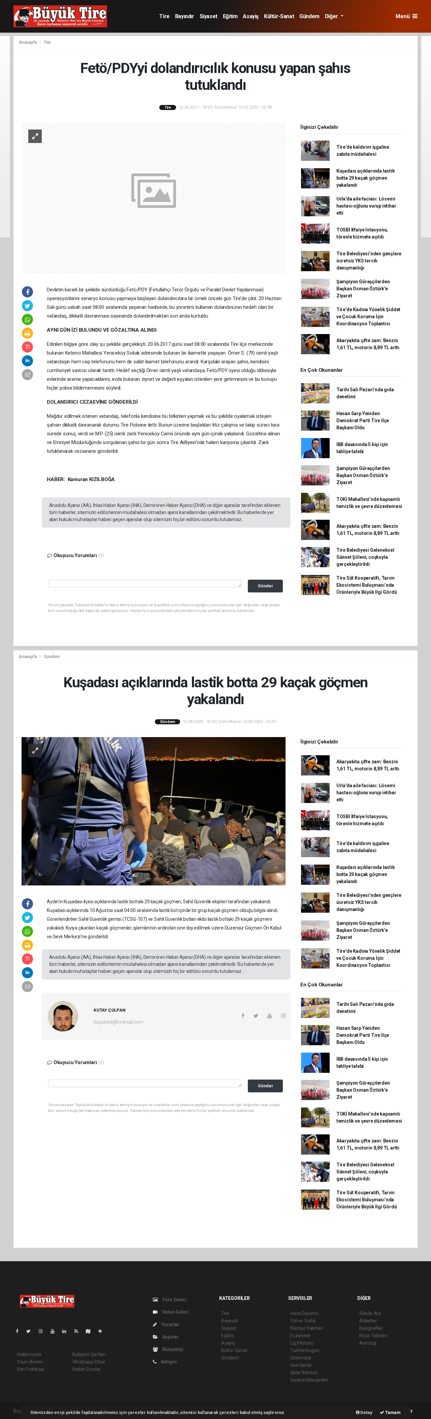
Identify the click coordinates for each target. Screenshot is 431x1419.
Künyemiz (172, 1349)
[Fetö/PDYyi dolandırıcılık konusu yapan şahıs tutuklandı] (154, 197)
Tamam (392, 1412)
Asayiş (251, 16)
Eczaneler (300, 1335)
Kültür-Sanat (279, 16)
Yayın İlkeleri (29, 1362)
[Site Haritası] (91, 1331)
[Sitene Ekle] (102, 1331)
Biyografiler (371, 1328)
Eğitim (230, 16)
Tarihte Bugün (305, 1350)
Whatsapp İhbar (88, 1362)
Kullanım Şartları (89, 1354)
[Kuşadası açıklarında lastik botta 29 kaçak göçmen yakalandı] (154, 810)
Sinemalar (300, 1357)
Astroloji (367, 1343)
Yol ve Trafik (303, 1320)
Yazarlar (169, 1324)
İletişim (168, 1362)
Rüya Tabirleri (373, 1335)
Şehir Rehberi (304, 1372)
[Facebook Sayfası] (20, 1331)
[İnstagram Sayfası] (43, 1331)
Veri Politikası (30, 1369)
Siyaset (209, 16)
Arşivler (170, 1337)
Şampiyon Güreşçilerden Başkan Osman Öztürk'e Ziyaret (363, 288)
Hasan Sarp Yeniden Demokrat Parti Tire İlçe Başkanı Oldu (362, 420)
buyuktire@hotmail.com (118, 1022)
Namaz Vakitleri (306, 1328)
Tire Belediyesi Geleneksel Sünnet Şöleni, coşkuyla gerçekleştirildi (365, 557)
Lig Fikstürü (301, 1343)
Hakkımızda (29, 1354)
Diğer (332, 16)
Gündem (309, 16)
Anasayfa (28, 42)
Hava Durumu (304, 1313)
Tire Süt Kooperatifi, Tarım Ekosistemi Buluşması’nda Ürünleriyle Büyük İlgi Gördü (366, 585)
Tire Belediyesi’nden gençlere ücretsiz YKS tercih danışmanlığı (368, 260)
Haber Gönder (86, 1369)
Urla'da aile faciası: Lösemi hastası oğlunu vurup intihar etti (366, 206)
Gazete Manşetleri (309, 1380)
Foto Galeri (174, 1299)
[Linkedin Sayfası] (67, 1331)
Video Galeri (175, 1312)
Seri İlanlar (301, 1365)
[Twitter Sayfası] (31, 1331)
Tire (164, 16)
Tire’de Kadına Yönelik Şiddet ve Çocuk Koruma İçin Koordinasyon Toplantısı (368, 316)
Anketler (368, 1320)
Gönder (265, 585)
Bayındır (184, 16)
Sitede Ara (370, 1313)
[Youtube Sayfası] (55, 1331)
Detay (366, 1412)
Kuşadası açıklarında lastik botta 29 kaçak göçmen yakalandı (365, 178)
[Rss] (79, 1331)
